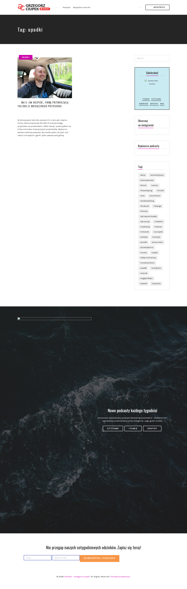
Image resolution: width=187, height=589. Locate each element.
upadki (144, 268)
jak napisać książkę (149, 216)
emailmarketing (147, 201)
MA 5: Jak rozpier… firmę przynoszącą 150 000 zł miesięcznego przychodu (43, 104)
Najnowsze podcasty (148, 146)
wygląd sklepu (147, 278)
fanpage (157, 206)
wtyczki (144, 273)
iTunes (145, 99)
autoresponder (147, 180)
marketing (145, 227)
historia (144, 211)
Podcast (66, 7)
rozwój (144, 253)
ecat (143, 196)
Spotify (154, 104)
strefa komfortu (148, 263)
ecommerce (155, 196)
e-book (161, 190)
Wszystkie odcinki (81, 7)
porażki (144, 242)
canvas (155, 185)
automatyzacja (157, 175)
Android (143, 104)
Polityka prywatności (120, 576)
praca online (158, 242)
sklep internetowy (148, 258)
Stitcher (156, 99)
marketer (159, 222)
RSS (162, 104)
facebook (145, 206)
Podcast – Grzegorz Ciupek (77, 576)
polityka (144, 237)
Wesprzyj (159, 7)
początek (158, 232)
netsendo (145, 232)
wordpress (156, 268)
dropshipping (146, 190)
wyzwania (157, 283)
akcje (143, 175)
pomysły (156, 237)
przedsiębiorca (147, 247)
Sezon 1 (26, 57)
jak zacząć (145, 222)
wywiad (144, 283)
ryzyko (155, 253)
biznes (143, 185)
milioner (158, 227)
